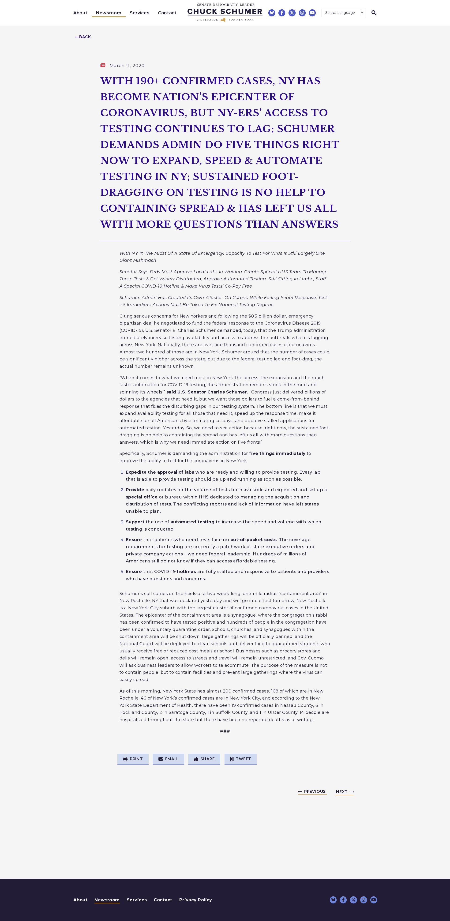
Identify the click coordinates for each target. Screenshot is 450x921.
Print (136, 759)
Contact (167, 12)
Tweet (243, 759)
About (80, 12)
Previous (315, 791)
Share (207, 759)
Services (139, 12)
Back (85, 37)
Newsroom (108, 12)
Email (171, 759)
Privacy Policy (195, 899)
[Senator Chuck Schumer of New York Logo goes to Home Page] (225, 13)
